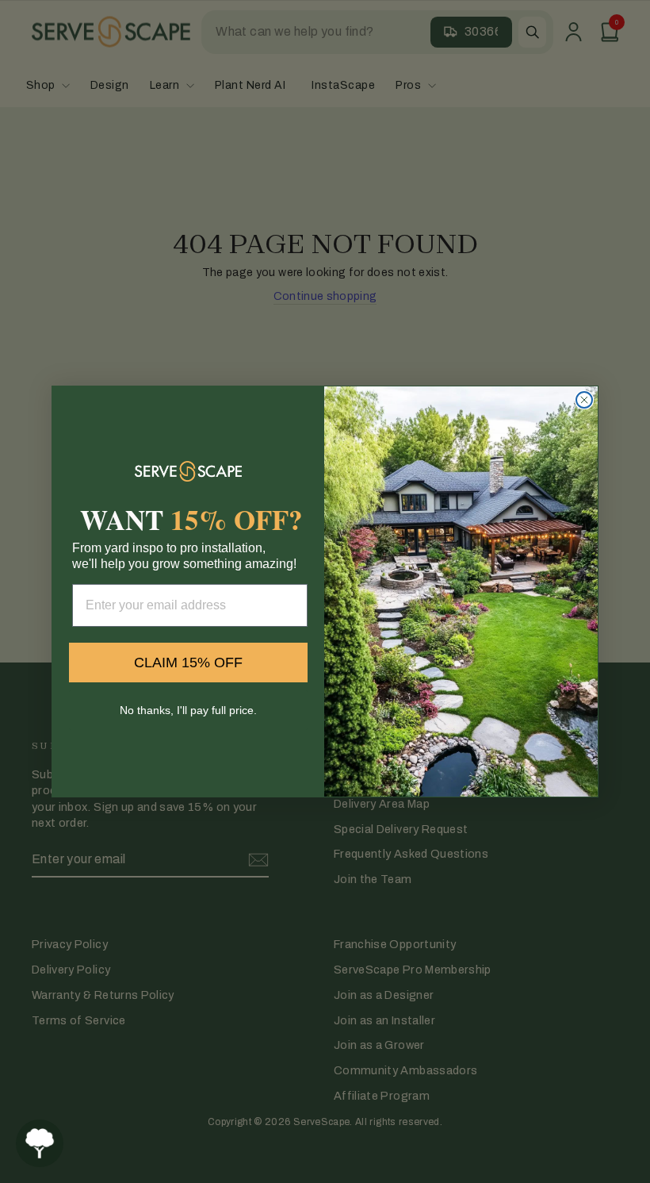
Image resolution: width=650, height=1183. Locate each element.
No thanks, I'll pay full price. (188, 710)
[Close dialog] (584, 400)
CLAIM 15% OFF (188, 662)
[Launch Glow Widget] (39, 1143)
